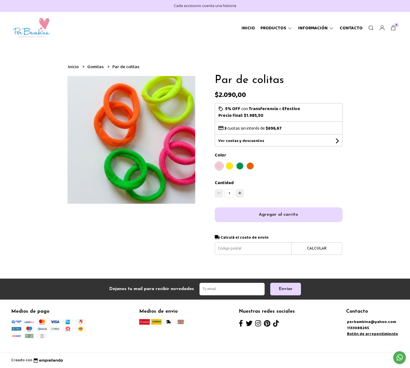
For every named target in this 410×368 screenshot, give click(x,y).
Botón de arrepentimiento (372, 334)
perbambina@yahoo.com (371, 322)
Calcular (317, 248)
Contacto (351, 28)
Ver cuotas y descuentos (241, 141)
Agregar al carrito (278, 214)
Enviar (286, 289)
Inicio (248, 28)
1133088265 (358, 328)
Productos (274, 28)
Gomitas (96, 66)
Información (313, 28)
